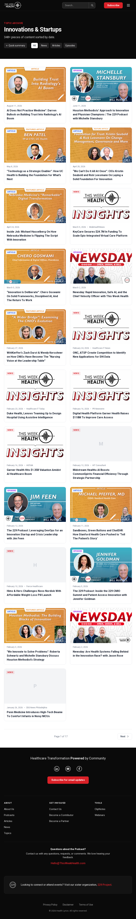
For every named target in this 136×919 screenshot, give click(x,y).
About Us (9, 809)
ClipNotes (100, 809)
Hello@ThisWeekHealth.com (68, 863)
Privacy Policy (50, 904)
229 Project (104, 884)
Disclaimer (68, 904)
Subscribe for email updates (68, 779)
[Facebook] (79, 768)
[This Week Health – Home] (13, 5)
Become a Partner (59, 821)
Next (122, 736)
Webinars (100, 815)
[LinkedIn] (56, 768)
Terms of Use (86, 904)
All (34, 45)
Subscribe (113, 5)
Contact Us (55, 809)
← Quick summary (15, 45)
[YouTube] (68, 768)
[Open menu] (128, 5)
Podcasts (9, 815)
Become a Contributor (61, 815)
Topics (7, 833)
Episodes (70, 45)
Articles (56, 45)
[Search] (92, 5)
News (44, 45)
